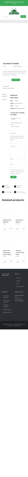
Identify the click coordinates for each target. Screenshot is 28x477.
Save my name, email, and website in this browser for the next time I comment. (17, 171)
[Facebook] (15, 305)
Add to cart (16, 79)
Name (11, 159)
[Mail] (22, 305)
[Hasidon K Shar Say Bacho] (7, 210)
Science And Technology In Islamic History (7, 252)
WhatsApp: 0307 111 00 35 (9, 1)
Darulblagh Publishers (20, 108)
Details (11, 228)
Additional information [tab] (4, 95)
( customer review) (17, 66)
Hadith (12, 88)
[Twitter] (17, 305)
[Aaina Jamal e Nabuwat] (20, 210)
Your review (13, 146)
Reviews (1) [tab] (4, 99)
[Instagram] (18, 305)
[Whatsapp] (20, 305)
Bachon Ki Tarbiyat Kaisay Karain (20, 252)
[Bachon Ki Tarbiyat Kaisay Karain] (20, 240)
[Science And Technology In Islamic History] (7, 240)
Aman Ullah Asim (19, 103)
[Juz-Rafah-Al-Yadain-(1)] (14, 42)
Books (9, 88)
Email (11, 164)
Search (23, 16)
